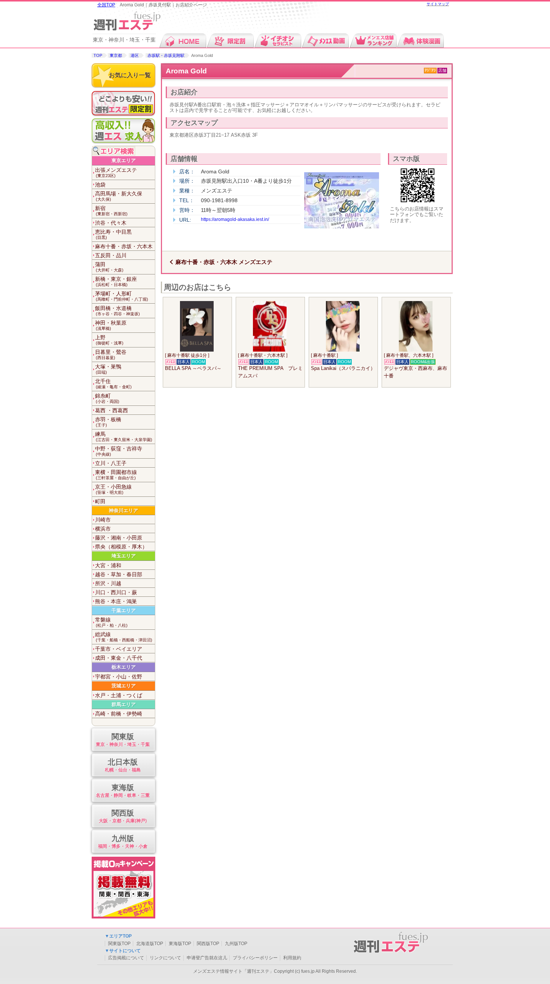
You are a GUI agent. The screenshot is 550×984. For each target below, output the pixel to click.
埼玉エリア (123, 556)
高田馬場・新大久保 (118, 196)
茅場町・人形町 (121, 296)
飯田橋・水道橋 (117, 310)
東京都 (116, 55)
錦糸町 (107, 398)
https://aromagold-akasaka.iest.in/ (235, 219)
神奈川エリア (123, 510)
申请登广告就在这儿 (207, 957)
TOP (98, 55)
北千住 (113, 383)
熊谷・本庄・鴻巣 (116, 601)
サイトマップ (438, 4)
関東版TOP (119, 943)
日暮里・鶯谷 (110, 354)
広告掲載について (126, 957)
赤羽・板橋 (108, 421)
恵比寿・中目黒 (113, 234)
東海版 (123, 790)
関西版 (123, 816)
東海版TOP (180, 943)
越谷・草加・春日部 (118, 574)
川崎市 (103, 520)
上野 (109, 339)
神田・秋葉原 (110, 325)
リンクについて (165, 957)
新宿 (111, 210)
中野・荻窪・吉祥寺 (118, 451)
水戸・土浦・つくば (118, 695)
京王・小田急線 (113, 489)
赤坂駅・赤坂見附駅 (165, 55)
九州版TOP (236, 943)
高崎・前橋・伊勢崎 (118, 714)
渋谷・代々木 (110, 223)
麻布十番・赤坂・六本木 (124, 246)
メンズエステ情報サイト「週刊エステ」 (233, 971)
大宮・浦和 (108, 565)
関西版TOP (208, 943)
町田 (100, 501)
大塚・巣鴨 (108, 369)
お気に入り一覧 (130, 75)
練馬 (123, 436)
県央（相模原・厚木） (121, 547)
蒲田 (109, 266)
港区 (135, 55)
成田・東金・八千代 (118, 658)
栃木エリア (123, 667)
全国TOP (106, 4)
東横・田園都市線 (116, 474)
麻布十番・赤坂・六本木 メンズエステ (223, 262)
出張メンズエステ (116, 172)
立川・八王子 (110, 463)
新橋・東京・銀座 (116, 281)
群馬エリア (123, 704)
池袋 (100, 185)
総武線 (123, 636)
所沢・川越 (108, 583)
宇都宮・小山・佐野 (118, 677)
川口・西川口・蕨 (116, 592)
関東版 (123, 739)
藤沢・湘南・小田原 (118, 538)
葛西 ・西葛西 (111, 410)
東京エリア (123, 160)
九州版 (122, 841)
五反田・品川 (110, 255)
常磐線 (111, 622)
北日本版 (123, 765)
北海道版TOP (149, 943)
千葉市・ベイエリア (118, 649)
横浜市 (103, 529)
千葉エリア (123, 610)
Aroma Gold (186, 71)
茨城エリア (123, 686)
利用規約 (292, 957)
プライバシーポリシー (255, 957)
